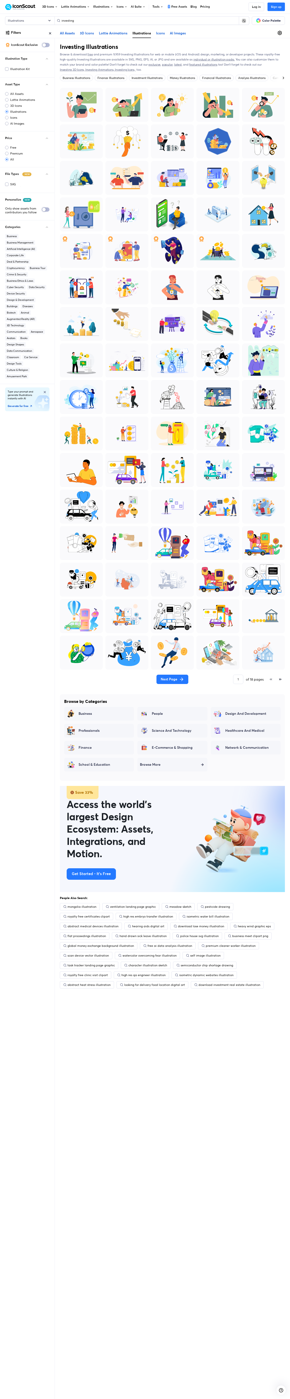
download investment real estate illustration (229, 985)
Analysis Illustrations (252, 78)
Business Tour (37, 268)
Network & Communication (247, 747)
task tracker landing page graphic (91, 965)
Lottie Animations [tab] (113, 33)
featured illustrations (203, 64)
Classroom (13, 357)
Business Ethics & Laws (20, 280)
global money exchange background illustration (101, 946)
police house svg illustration (199, 936)
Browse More (150, 764)
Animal (25, 312)
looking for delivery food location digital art (154, 985)
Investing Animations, (100, 70)
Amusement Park (17, 376)
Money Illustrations (182, 78)
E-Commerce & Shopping (172, 747)
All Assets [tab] (67, 33)
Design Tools (14, 363)
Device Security (16, 293)
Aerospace (37, 331)
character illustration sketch (147, 965)
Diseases (28, 306)
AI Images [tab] (178, 33)
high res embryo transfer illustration (148, 916)
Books (23, 338)
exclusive (154, 64)
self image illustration (205, 955)
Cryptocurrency (16, 268)
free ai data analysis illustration (170, 946)
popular (167, 64)
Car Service (31, 357)
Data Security (37, 287)
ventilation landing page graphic (133, 907)
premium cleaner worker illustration (231, 946)
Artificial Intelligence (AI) (21, 249)
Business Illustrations (76, 78)
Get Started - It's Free (91, 874)
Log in (256, 7)
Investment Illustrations (147, 78)
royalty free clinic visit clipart (88, 975)
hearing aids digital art (148, 926)
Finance (85, 747)
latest (178, 64)
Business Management (20, 242)
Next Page (169, 679)
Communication (16, 331)
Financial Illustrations (216, 78)
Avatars (11, 338)
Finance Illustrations (110, 78)
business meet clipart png (250, 936)
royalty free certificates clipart (89, 916)
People (157, 713)
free (90, 54)
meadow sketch (180, 907)
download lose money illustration (201, 926)
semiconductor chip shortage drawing (207, 965)
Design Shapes (15, 344)
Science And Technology (171, 730)
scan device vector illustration (88, 955)
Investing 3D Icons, (72, 70)
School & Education (94, 764)
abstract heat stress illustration (89, 985)
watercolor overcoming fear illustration (149, 955)
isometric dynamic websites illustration (206, 975)
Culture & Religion (17, 370)
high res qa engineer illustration (143, 975)
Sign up (276, 7)
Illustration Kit (20, 69)
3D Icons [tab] (87, 33)
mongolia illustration (82, 907)
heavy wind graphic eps (254, 926)
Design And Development (245, 713)
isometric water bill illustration (208, 916)
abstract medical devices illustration (93, 926)
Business (12, 236)
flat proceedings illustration (87, 936)
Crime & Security (16, 274)
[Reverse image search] (244, 21)
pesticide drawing (217, 907)
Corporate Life (15, 255)
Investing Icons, (125, 70)
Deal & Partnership (17, 261)
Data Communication (19, 350)
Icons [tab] (160, 33)
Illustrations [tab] (141, 33)
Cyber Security (15, 287)
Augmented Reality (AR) (21, 319)
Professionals (89, 730)
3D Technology (15, 325)
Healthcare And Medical (244, 730)
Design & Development (20, 299)
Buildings (12, 306)
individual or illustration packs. (214, 59)
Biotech (11, 312)
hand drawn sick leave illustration (143, 936)
